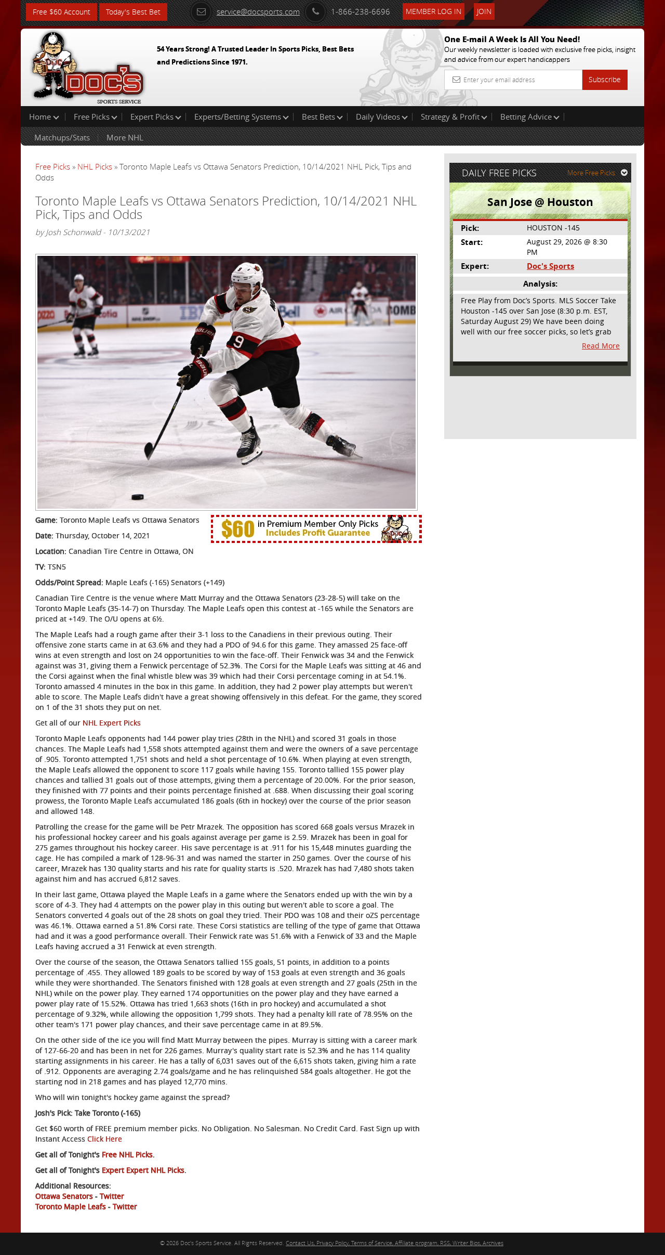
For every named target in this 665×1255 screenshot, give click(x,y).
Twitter (112, 1196)
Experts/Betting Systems (237, 116)
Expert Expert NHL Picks (143, 1170)
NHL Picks (94, 166)
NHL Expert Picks (112, 723)
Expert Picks (152, 116)
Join (484, 11)
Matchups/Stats (62, 137)
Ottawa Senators (64, 1196)
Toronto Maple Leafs (70, 1206)
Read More (601, 346)
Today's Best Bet (133, 12)
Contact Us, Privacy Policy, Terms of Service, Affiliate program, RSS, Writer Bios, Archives (394, 1243)
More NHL (125, 137)
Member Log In (433, 11)
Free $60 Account (61, 12)
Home (41, 116)
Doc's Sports (550, 266)
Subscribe (605, 79)
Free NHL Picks (127, 1154)
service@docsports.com (258, 11)
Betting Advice (526, 116)
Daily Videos (378, 116)
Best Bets (318, 116)
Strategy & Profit (450, 116)
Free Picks (92, 116)
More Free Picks (591, 172)
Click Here (104, 1139)
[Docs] (88, 65)
